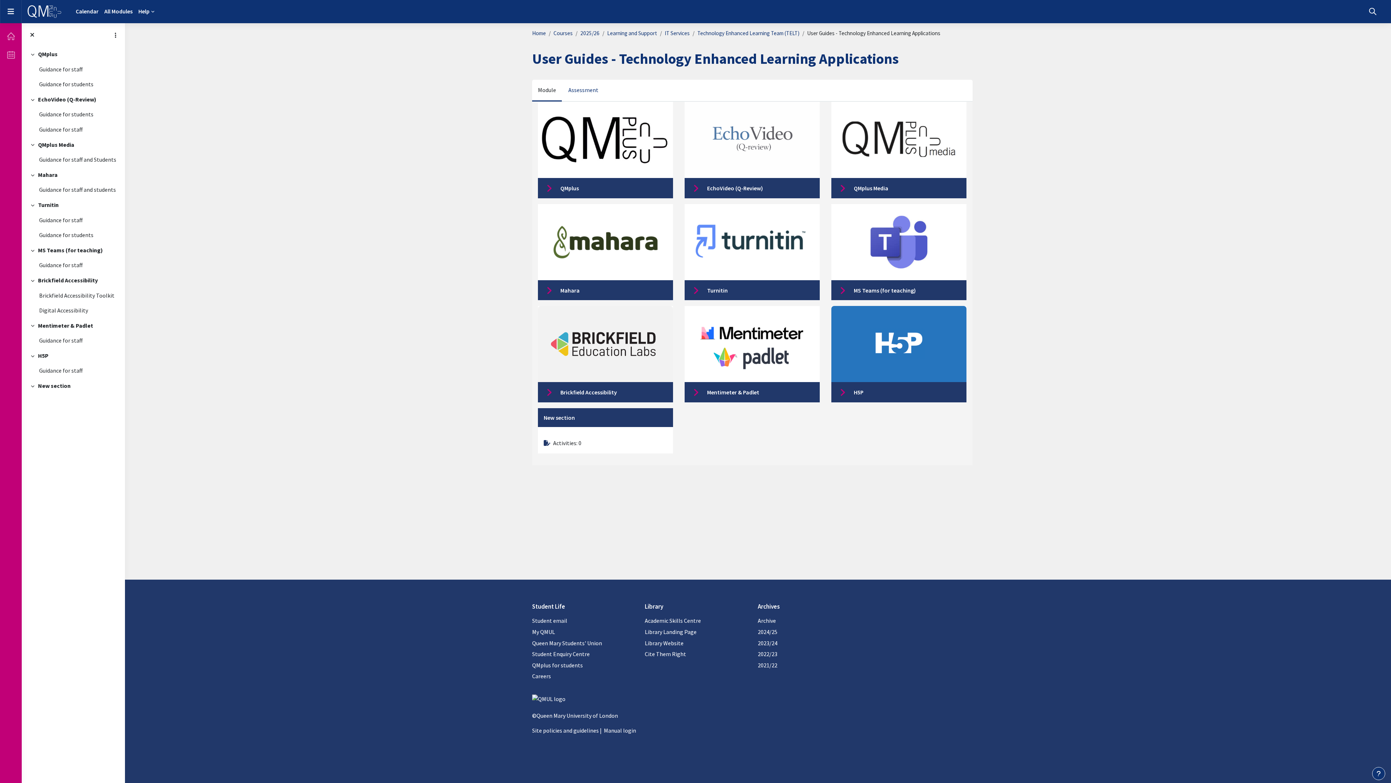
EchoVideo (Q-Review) (67, 99)
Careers (541, 676)
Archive (767, 620)
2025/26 (590, 33)
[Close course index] (32, 35)
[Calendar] (11, 55)
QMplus (48, 54)
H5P (43, 355)
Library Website (664, 643)
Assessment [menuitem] (583, 90)
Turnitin (48, 204)
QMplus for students (557, 665)
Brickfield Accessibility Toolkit (76, 295)
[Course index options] (115, 35)
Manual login (620, 730)
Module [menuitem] (547, 90)
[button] (1372, 11)
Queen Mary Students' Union (567, 643)
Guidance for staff (61, 69)
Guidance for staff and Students (77, 159)
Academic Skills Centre (673, 620)
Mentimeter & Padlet (65, 325)
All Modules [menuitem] (118, 11)
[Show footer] (1378, 773)
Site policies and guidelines (565, 730)
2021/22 (767, 665)
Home (539, 33)
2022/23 (767, 654)
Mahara (48, 174)
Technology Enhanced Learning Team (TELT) (748, 33)
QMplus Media (56, 144)
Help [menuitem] (144, 11)
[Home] (11, 36)
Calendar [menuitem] (87, 11)
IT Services (677, 33)
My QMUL (543, 631)
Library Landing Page (671, 631)
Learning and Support (632, 33)
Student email (549, 620)
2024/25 (767, 631)
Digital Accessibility (63, 310)
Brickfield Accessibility (68, 280)
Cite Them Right (665, 654)
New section (54, 385)
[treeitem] (73, 69)
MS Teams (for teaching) (70, 250)
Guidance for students (66, 84)
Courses (563, 33)
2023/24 (767, 643)
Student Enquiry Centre (561, 654)
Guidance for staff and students (77, 189)
